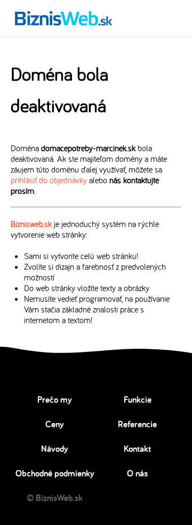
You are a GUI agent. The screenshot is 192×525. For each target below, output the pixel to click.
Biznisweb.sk (31, 223)
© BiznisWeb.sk (55, 498)
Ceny (54, 424)
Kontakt (137, 449)
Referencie (137, 424)
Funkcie (137, 399)
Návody (54, 449)
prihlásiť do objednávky (49, 180)
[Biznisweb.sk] (63, 18)
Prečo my (54, 399)
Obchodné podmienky (54, 473)
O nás (137, 473)
